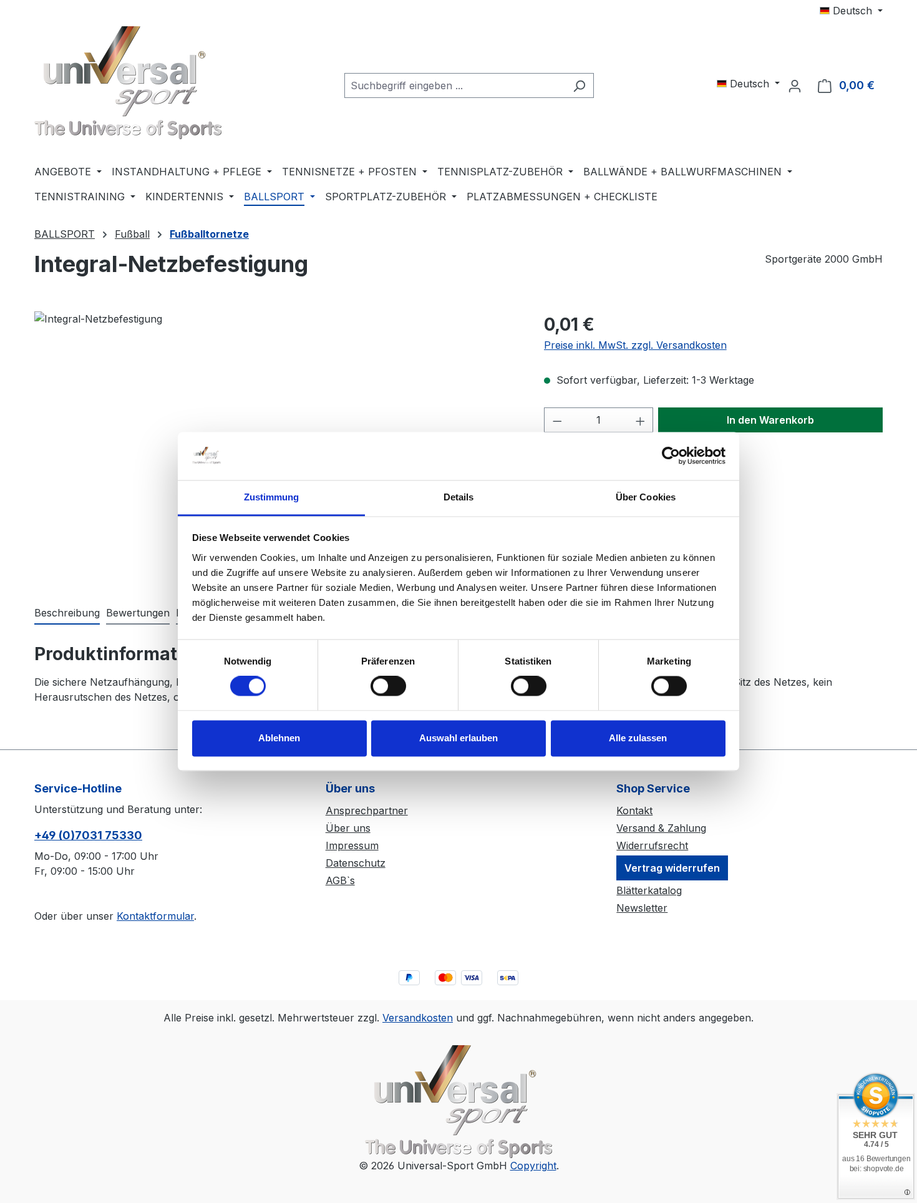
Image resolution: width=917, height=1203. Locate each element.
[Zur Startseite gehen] (127, 82)
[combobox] (454, 85)
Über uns (348, 828)
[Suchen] (579, 85)
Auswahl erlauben (458, 738)
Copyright (533, 1165)
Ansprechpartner (367, 810)
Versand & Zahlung (661, 828)
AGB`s (340, 880)
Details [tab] (459, 497)
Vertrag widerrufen (672, 868)
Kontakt (634, 810)
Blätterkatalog (649, 890)
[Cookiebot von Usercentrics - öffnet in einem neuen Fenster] (670, 456)
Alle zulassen (638, 738)
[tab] (67, 613)
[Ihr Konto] (795, 85)
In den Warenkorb (770, 420)
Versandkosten (417, 1017)
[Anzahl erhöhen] (641, 419)
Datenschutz (356, 863)
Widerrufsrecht (652, 845)
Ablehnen (279, 738)
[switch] (388, 686)
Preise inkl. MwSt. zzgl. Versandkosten (635, 345)
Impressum (352, 845)
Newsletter (641, 908)
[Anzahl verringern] (557, 419)
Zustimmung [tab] (271, 497)
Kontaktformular (155, 916)
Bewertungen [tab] (138, 612)
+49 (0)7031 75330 (88, 835)
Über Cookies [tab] (646, 497)
